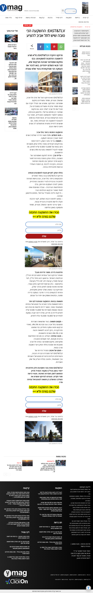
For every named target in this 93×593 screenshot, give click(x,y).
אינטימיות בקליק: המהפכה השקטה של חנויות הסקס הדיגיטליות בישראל (85, 100)
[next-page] (5, 474)
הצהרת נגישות (85, 546)
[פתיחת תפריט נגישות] (88, 588)
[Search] (63, 11)
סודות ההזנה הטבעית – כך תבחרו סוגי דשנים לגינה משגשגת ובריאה (18, 537)
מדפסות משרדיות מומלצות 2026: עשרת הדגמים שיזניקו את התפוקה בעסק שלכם (12, 123)
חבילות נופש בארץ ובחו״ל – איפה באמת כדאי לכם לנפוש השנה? (17, 552)
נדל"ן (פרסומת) (50, 461)
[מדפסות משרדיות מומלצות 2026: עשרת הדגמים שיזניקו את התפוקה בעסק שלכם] (11, 111)
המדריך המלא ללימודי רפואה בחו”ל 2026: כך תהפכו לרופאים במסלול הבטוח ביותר (18, 557)
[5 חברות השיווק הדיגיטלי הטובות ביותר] (11, 38)
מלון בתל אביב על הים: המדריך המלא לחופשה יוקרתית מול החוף (18, 542)
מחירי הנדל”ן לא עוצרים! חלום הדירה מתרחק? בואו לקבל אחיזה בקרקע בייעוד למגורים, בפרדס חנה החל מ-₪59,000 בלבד (16, 517)
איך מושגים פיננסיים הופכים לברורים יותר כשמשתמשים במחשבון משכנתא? (19, 547)
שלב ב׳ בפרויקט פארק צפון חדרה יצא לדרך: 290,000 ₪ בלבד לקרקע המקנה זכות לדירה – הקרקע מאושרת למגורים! (17, 524)
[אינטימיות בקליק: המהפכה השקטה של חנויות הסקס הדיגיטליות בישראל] (75, 101)
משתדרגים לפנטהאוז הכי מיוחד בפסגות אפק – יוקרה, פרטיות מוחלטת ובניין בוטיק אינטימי (50, 498)
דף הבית (87, 27)
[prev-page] (8, 474)
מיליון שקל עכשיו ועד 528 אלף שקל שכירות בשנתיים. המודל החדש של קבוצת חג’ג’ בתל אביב (49, 503)
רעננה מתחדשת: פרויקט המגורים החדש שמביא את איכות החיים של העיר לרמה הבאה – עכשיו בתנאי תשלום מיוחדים (50, 509)
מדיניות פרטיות (85, 544)
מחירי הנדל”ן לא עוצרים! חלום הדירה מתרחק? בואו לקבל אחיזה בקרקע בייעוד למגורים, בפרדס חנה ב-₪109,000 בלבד (16, 510)
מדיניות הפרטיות (57, 244)
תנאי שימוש (75, 544)
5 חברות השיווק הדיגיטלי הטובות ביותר (12, 46)
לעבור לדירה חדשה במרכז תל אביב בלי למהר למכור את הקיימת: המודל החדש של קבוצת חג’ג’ (11, 98)
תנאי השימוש (32, 242)
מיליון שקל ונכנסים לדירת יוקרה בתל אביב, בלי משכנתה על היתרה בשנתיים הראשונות (51, 515)
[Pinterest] (54, 46)
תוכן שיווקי (28, 25)
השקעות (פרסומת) (76, 27)
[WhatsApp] (61, 46)
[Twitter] (47, 46)
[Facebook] (40, 46)
